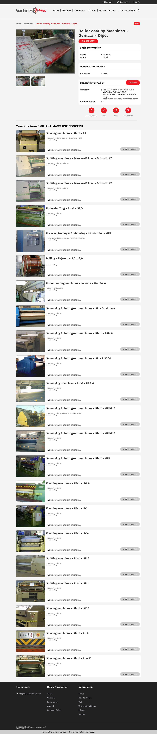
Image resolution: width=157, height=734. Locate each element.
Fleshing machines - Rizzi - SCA (67, 533)
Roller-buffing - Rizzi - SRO (64, 208)
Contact (81, 714)
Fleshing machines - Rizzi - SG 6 (68, 483)
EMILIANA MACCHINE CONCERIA (118, 90)
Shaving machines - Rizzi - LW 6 (67, 608)
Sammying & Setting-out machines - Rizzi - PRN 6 (79, 333)
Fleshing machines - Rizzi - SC (66, 508)
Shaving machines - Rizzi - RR (66, 133)
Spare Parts (79, 10)
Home (56, 10)
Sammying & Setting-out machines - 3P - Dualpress (80, 308)
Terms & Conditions (87, 706)
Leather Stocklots (107, 10)
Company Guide (127, 10)
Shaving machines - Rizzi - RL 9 (67, 633)
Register (123, 2)
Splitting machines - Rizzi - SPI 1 (68, 583)
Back (137, 23)
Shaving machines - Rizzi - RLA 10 (69, 658)
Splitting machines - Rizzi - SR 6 (67, 558)
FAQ (80, 702)
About (81, 694)
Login (137, 2)
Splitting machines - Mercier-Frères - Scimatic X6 (79, 158)
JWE (25, 728)
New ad (107, 2)
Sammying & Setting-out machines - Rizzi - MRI (78, 458)
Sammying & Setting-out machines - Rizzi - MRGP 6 (80, 408)
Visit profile (133, 82)
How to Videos (85, 698)
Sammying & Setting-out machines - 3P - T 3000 (78, 358)
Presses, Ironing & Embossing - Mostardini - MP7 (78, 233)
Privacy (81, 710)
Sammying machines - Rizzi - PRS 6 (70, 383)
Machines (66, 10)
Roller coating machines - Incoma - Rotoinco (76, 283)
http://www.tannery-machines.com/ (120, 99)
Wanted (92, 10)
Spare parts (52, 702)
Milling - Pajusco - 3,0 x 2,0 (64, 258)
